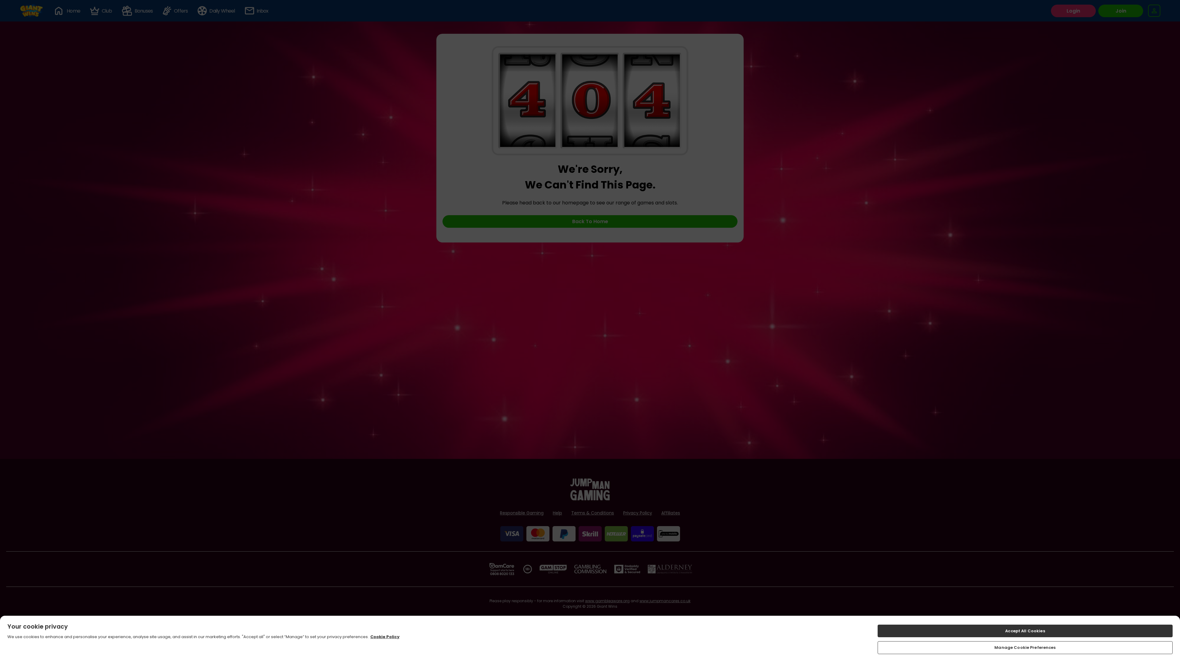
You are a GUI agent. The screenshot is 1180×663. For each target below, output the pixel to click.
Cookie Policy (384, 637)
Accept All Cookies (1025, 631)
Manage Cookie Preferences (1025, 647)
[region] (590, 639)
